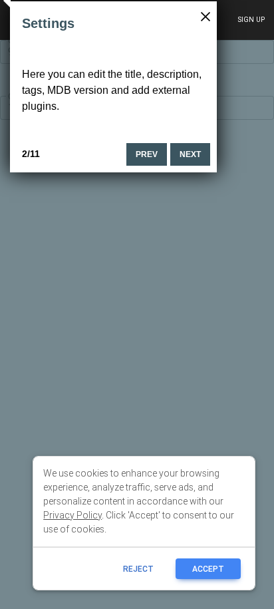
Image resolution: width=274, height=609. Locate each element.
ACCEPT (208, 569)
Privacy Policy (72, 515)
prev (147, 154)
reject (138, 569)
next (190, 154)
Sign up (251, 19)
